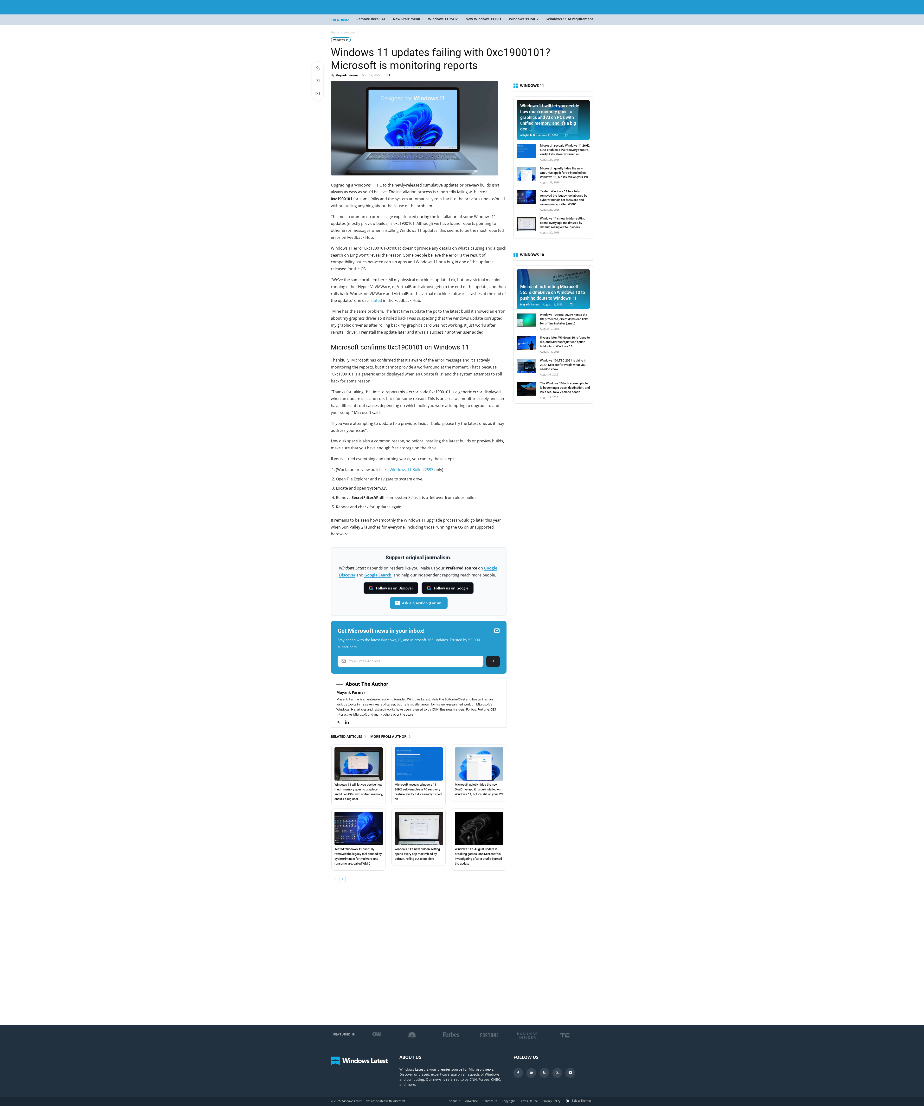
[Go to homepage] (317, 68)
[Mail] (531, 1073)
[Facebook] (518, 1073)
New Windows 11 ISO (483, 19)
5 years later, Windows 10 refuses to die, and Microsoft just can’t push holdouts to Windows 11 (565, 342)
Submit (493, 661)
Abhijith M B (527, 135)
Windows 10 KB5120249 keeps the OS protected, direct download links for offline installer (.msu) (564, 319)
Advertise (471, 1101)
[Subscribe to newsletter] (317, 93)
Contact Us (489, 1101)
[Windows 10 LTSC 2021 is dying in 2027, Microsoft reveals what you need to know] (526, 366)
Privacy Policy (551, 1101)
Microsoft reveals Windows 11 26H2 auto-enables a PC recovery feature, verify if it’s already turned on (565, 150)
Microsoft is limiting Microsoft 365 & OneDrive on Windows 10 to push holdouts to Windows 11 (552, 292)
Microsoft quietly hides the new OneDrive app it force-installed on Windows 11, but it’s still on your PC (479, 789)
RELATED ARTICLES (346, 736)
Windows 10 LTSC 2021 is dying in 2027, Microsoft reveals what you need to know (563, 365)
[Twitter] (340, 722)
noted (376, 300)
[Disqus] (419, 954)
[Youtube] (570, 1073)
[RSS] (544, 1073)
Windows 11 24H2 (524, 19)
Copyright (508, 1101)
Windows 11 (340, 40)
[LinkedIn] (349, 722)
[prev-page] (335, 879)
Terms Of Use (528, 1101)
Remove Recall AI (370, 19)
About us (455, 1101)
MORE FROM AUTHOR (388, 736)
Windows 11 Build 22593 (411, 469)
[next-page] (343, 879)
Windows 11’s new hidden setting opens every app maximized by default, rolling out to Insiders (417, 853)
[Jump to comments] (317, 81)
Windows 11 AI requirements (570, 19)
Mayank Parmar (346, 75)
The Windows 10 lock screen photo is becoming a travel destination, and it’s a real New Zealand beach (565, 388)
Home (335, 32)
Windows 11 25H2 (443, 19)
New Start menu (406, 19)
